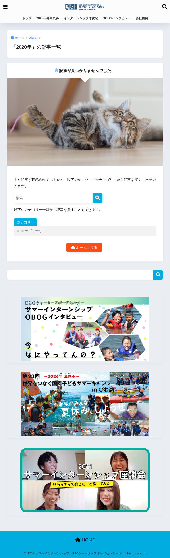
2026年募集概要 (47, 18)
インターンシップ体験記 (81, 18)
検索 (158, 275)
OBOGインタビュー (117, 18)
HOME (87, 540)
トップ (26, 18)
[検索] (97, 198)
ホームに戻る (86, 247)
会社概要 (142, 18)
